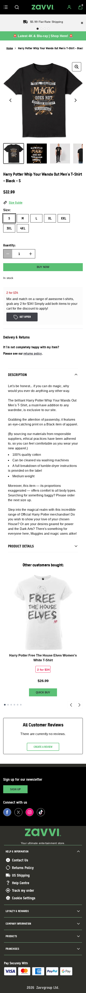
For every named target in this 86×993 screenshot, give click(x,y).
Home (9, 48)
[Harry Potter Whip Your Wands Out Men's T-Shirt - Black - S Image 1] (13, 153)
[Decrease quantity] (7, 253)
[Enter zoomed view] (76, 66)
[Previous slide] (71, 704)
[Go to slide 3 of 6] (11, 705)
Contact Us (20, 860)
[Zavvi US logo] (43, 7)
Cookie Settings (23, 898)
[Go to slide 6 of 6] (21, 705)
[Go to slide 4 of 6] (14, 705)
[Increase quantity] (30, 253)
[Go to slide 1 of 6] (5, 705)
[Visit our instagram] (30, 812)
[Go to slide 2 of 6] (8, 705)
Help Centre (20, 883)
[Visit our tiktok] (41, 812)
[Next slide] (79, 704)
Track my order (23, 890)
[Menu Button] (5, 7)
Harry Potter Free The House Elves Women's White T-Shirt (43, 658)
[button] (43, 202)
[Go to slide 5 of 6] (17, 705)
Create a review (43, 746)
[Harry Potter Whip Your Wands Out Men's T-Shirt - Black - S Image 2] (36, 153)
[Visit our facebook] (7, 812)
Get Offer (25, 316)
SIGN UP (15, 789)
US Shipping (21, 875)
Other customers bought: (43, 564)
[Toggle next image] (76, 100)
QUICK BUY (43, 692)
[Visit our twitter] (18, 812)
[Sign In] (69, 7)
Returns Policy (23, 867)
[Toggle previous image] (10, 100)
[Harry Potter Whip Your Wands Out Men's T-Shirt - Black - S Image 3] (60, 153)
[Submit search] (16, 7)
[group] (43, 100)
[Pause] (82, 23)
